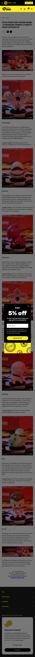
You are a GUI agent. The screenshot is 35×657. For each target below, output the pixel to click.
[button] (28, 306)
